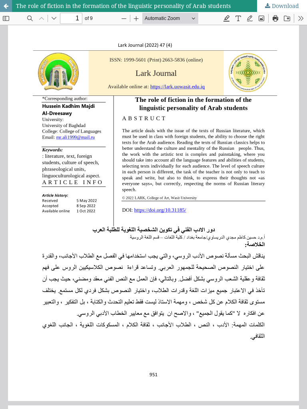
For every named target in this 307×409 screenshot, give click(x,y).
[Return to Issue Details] (6, 6)
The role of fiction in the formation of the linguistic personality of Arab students (123, 6)
